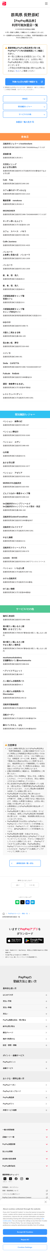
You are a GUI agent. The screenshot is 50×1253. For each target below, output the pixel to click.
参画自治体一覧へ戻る (25, 863)
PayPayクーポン (9, 1085)
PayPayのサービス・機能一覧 (18, 913)
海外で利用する (9, 1039)
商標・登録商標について (10, 1190)
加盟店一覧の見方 (24, 122)
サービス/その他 (25, 114)
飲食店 (25, 99)
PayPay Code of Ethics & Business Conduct (16, 1197)
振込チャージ (8, 1032)
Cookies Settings (25, 1247)
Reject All (25, 1240)
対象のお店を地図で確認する (25, 82)
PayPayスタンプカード (12, 1091)
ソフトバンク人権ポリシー (11, 1194)
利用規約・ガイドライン (10, 1187)
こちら (17, 71)
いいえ (32, 885)
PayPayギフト (8, 1104)
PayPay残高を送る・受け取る (14, 1020)
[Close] (45, 1201)
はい (18, 885)
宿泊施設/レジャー (25, 106)
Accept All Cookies (25, 1232)
